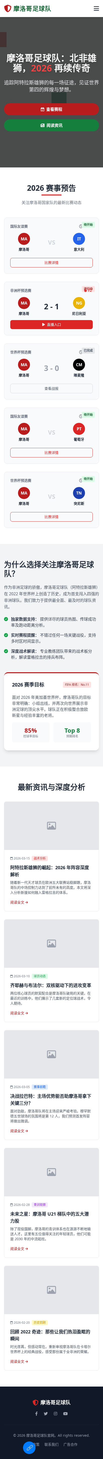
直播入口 (54, 324)
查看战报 (51, 388)
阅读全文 (17, 902)
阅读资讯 (54, 125)
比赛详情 (51, 262)
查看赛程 (54, 109)
